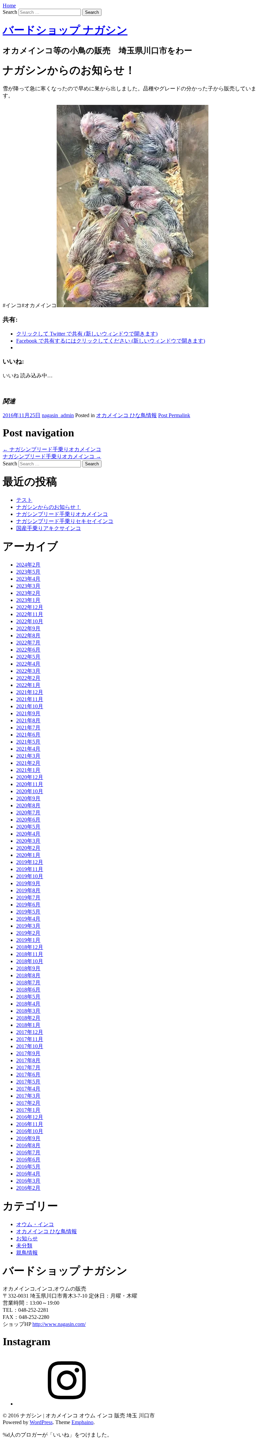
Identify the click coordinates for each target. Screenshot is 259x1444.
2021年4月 (28, 749)
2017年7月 (28, 1067)
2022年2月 (28, 678)
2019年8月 (28, 890)
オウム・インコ (35, 1224)
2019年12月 (29, 862)
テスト (24, 500)
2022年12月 (29, 607)
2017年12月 (29, 1032)
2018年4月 (28, 1004)
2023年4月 (28, 579)
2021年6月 (28, 735)
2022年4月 (28, 664)
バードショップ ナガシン (65, 30)
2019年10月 (29, 876)
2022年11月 (29, 614)
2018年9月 (28, 968)
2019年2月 (28, 933)
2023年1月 (28, 600)
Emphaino (82, 1422)
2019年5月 (28, 912)
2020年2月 (28, 848)
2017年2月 (28, 1103)
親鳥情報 (27, 1252)
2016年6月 (28, 1159)
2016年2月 (28, 1188)
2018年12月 (29, 947)
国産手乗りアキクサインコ (48, 528)
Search (10, 12)
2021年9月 (28, 713)
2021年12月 (29, 692)
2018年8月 (28, 975)
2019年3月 (28, 926)
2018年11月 (29, 954)
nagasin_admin (58, 415)
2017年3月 (28, 1096)
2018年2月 (28, 1018)
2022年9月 (28, 628)
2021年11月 (29, 699)
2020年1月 (28, 855)
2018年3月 (28, 1011)
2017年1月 (28, 1110)
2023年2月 (28, 593)
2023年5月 (28, 572)
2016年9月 (28, 1138)
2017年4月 (28, 1089)
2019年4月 (28, 919)
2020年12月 (29, 777)
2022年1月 (28, 685)
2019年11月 (29, 869)
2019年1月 (28, 940)
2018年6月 (28, 989)
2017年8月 (28, 1060)
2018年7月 (28, 982)
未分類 (24, 1245)
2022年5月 (28, 657)
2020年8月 (28, 805)
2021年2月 (28, 763)
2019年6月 (28, 904)
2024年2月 (28, 565)
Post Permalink (174, 415)
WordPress (41, 1422)
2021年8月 (28, 720)
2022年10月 (29, 621)
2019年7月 (28, 897)
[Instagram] (66, 1404)
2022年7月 (28, 642)
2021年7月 (28, 727)
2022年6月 (28, 650)
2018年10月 (29, 961)
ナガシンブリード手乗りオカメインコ (52, 449)
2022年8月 (28, 635)
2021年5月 (28, 742)
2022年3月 (28, 671)
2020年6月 (28, 819)
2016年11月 (29, 1124)
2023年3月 (28, 586)
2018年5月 (28, 997)
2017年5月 (28, 1082)
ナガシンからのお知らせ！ (48, 507)
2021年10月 (29, 706)
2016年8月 (28, 1145)
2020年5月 (28, 827)
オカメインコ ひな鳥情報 (126, 415)
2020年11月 (29, 784)
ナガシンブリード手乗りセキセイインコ (64, 521)
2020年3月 (28, 841)
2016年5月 (28, 1166)
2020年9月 (28, 798)
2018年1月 (28, 1025)
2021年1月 (28, 770)
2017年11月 (29, 1039)
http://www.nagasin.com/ (59, 1324)
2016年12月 (29, 1117)
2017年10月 (29, 1046)
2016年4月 (28, 1174)
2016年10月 (29, 1131)
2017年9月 (28, 1053)
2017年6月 (28, 1074)
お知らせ (27, 1238)
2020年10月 (29, 791)
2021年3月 (28, 756)
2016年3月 (28, 1181)
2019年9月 (28, 883)
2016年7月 (28, 1152)
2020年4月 (28, 834)
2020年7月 (28, 812)
